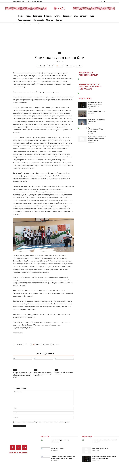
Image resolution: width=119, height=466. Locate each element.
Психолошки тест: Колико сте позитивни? (104, 440)
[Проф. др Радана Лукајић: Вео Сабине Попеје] (82, 122)
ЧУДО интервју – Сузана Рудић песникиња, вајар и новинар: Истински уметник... (97, 138)
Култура (57, 15)
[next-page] (17, 381)
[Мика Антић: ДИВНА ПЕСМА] (86, 450)
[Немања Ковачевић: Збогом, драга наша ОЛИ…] (64, 364)
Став (76, 15)
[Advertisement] (59, 38)
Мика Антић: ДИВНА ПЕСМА (100, 448)
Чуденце (59, 20)
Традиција (37, 15)
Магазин (49, 20)
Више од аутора (45, 353)
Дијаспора (67, 15)
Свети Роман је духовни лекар (60, 440)
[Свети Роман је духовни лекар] (45, 442)
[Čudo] (59, 8)
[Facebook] (99, 1)
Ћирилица (39, 1)
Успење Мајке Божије (57, 448)
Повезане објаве (24, 353)
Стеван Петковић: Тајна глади (96, 111)
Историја (48, 15)
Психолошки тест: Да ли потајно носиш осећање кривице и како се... (95, 104)
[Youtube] (104, 1)
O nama (28, 1)
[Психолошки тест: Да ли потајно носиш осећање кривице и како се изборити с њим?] (82, 105)
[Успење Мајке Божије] (45, 450)
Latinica (34, 1)
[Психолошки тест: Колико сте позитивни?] (86, 442)
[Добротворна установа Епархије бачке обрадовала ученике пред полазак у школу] (43, 364)
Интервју (83, 15)
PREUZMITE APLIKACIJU (18, 453)
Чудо (92, 15)
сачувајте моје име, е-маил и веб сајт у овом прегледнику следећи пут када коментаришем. (42, 422)
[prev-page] (14, 381)
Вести (20, 15)
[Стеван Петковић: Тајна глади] (82, 113)
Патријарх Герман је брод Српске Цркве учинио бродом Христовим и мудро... (63, 457)
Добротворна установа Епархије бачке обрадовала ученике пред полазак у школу (42, 374)
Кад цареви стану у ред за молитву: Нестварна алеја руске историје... (95, 129)
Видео (28, 15)
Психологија (38, 20)
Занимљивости (24, 20)
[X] (102, 1)
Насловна (15, 24)
